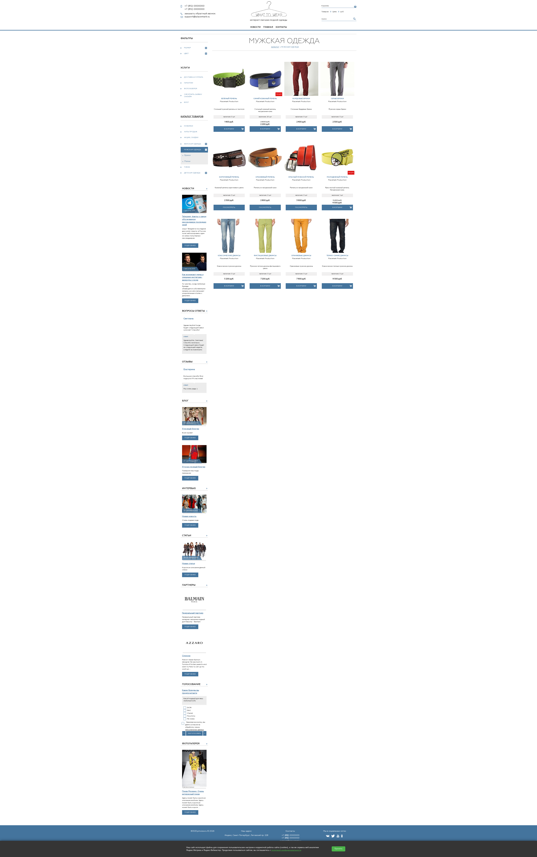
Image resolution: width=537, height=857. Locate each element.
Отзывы (187, 362)
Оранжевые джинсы (301, 255)
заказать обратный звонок (200, 14)
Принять (338, 849)
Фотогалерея (190, 89)
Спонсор (186, 656)
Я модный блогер (190, 429)
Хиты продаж (190, 132)
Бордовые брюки (301, 98)
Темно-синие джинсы (337, 255)
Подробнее (190, 245)
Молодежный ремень (337, 177)
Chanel (190, 713)
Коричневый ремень (229, 177)
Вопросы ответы (193, 311)
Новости (255, 27)
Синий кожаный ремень (265, 98)
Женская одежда (192, 144)
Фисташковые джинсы (265, 255)
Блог (186, 102)
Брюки (187, 155)
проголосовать (194, 733)
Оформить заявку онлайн (193, 96)
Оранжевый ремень (265, 177)
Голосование (191, 684)
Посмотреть (229, 207)
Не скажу (191, 719)
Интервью (189, 488)
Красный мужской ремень (301, 177)
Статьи (186, 535)
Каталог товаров (192, 117)
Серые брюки (337, 98)
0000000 (194, 6)
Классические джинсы (229, 255)
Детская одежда (192, 173)
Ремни (187, 161)
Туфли (187, 167)
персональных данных (194, 730)
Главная (268, 27)
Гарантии (188, 83)
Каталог (275, 47)
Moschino (191, 716)
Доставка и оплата (193, 77)
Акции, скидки (191, 137)
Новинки (188, 126)
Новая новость (189, 516)
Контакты (281, 27)
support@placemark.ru (197, 17)
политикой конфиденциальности (286, 850)
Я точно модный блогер (193, 467)
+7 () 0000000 (290, 835)
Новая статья (188, 564)
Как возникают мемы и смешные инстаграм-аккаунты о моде (192, 277)
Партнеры (189, 585)
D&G (189, 710)
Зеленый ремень (229, 98)
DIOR (189, 708)
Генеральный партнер (192, 613)
